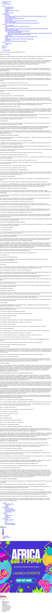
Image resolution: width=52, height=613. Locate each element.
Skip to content (3, 595)
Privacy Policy (5, 536)
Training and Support (7, 1)
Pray (6, 522)
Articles (6, 44)
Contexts (4, 24)
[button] (3, 596)
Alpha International (6, 537)
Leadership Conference (9, 523)
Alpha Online (8, 517)
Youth (6, 514)
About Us (4, 502)
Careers (6, 506)
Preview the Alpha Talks (10, 510)
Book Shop (5, 46)
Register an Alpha (6, 50)
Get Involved (5, 518)
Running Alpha (6, 13)
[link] (26, 567)
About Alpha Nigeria (9, 503)
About (4, 5)
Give (4, 45)
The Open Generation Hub (10, 524)
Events (4, 47)
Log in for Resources (7, 3)
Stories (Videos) (8, 43)
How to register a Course (10, 509)
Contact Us (5, 2)
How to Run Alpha (9, 508)
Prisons (6, 516)
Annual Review (8, 511)
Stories (4, 42)
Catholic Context (8, 515)
